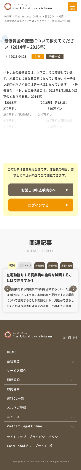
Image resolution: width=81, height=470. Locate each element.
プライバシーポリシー (45, 437)
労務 (61, 16)
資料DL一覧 (15, 398)
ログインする (38, 205)
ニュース (13, 417)
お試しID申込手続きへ (38, 190)
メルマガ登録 (16, 407)
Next (73, 288)
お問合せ (13, 389)
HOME (7, 16)
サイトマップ (16, 437)
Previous (7, 288)
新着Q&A (50, 16)
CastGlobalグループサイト (27, 446)
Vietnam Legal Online (28, 16)
